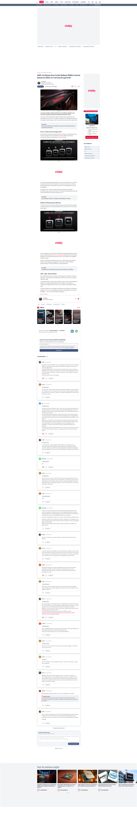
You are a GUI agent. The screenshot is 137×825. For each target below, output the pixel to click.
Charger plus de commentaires (59, 728)
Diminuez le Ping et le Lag (91, 127)
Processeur (49, 72)
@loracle (43, 693)
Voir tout (78, 307)
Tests (51, 2)
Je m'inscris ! (59, 350)
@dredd (47, 693)
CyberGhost (92, 125)
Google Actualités (53, 330)
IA (55, 46)
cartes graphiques (60, 255)
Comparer (83, 2)
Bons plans (67, 2)
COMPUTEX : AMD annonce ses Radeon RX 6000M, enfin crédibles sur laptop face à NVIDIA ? (46, 786)
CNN (77, 608)
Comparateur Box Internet (88, 46)
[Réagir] (75, 87)
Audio (77, 4)
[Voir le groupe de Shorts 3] (60, 325)
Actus (46, 2)
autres (47, 609)
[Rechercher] (89, 2)
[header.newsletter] (92, 2)
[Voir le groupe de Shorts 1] (57, 325)
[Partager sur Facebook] (134, 815)
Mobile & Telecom (64, 4)
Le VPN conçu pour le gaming (91, 111)
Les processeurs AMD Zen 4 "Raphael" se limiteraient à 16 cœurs (56, 198)
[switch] (96, 2)
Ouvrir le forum (59, 748)
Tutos (61, 2)
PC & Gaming (55, 4)
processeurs (60, 137)
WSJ (44, 609)
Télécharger (75, 2)
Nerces (44, 81)
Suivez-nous (40, 86)
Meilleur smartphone (63, 46)
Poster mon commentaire (73, 743)
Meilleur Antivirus (49, 46)
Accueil (38, 72)
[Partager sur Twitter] (134, 819)
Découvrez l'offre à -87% (91, 137)
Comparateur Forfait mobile (75, 46)
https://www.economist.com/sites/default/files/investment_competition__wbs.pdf (58, 612)
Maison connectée (83, 4)
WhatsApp (62, 330)
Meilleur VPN (40, 46)
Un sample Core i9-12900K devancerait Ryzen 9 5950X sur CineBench (57, 269)
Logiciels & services (47, 4)
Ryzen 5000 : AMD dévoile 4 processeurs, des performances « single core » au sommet (67, 786)
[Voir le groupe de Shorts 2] (58, 325)
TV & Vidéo (72, 4)
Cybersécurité (39, 4)
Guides (56, 2)
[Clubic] (41, 2)
